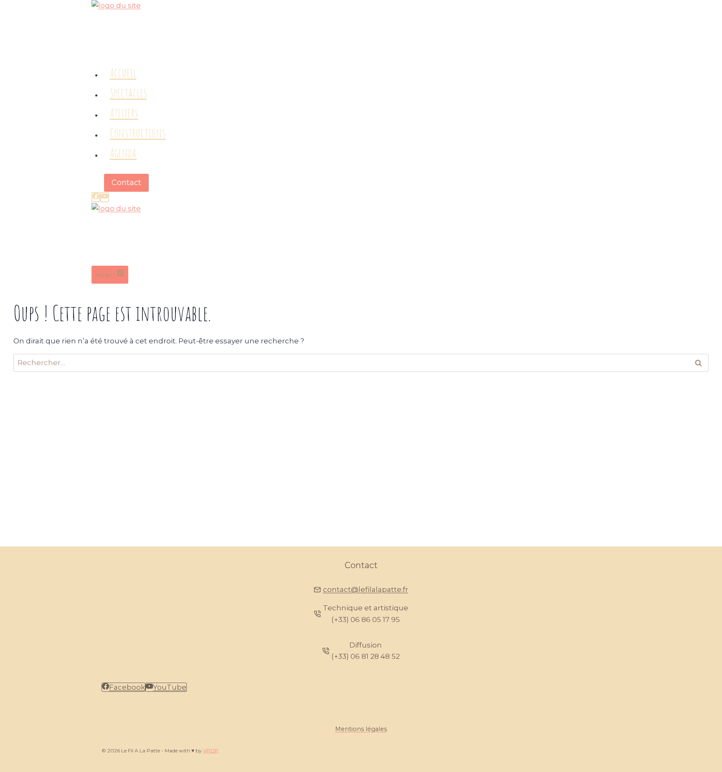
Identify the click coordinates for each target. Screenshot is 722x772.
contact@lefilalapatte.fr (365, 589)
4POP (211, 750)
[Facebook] (96, 197)
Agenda (123, 152)
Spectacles (128, 92)
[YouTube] (104, 197)
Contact (126, 182)
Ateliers (124, 112)
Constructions (138, 132)
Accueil (123, 72)
